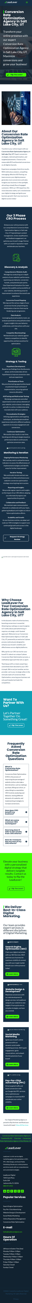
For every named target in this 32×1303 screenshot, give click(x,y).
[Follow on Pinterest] (18, 1191)
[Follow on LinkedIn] (4, 1191)
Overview (17, 1138)
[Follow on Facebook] (11, 1191)
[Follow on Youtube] (8, 1191)
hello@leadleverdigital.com (12, 1232)
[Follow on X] (15, 1191)
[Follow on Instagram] (22, 1191)
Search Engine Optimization (12, 1206)
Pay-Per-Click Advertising (12, 1209)
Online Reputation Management (14, 1219)
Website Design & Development (14, 1213)
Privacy (16, 1299)
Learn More (13, 974)
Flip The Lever (17, 725)
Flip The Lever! (17, 75)
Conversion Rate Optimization (13, 1222)
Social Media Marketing (11, 1216)
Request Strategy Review (17, 538)
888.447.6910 (8, 1186)
